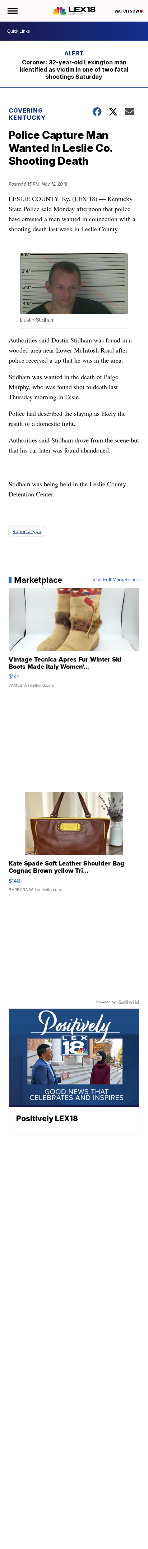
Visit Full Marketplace (115, 579)
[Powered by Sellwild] (129, 1002)
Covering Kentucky (27, 114)
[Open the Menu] (12, 11)
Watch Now (127, 11)
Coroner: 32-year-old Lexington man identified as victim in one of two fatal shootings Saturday (74, 69)
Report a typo (27, 531)
